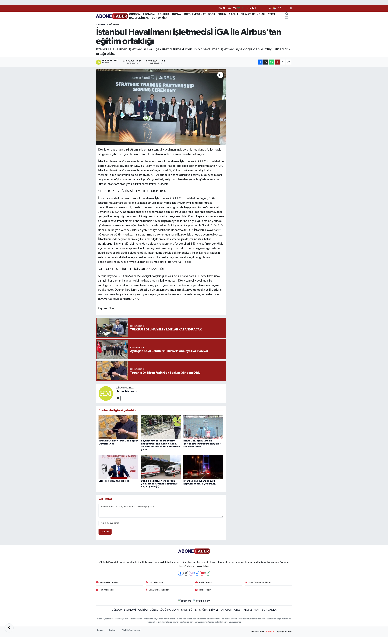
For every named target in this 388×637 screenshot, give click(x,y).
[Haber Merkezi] (106, 393)
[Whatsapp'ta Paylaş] (271, 62)
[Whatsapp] (207, 573)
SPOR (211, 14)
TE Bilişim (269, 632)
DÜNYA (176, 14)
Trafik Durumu (205, 582)
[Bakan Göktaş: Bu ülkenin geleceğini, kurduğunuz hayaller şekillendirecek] (203, 426)
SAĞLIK (233, 14)
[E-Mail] (118, 398)
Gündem (114, 24)
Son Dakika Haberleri (159, 590)
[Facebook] (180, 573)
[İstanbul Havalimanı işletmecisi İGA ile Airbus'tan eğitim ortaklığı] (161, 107)
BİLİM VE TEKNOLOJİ (253, 14)
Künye (100, 630)
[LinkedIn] (196, 573)
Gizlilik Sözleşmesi (131, 630)
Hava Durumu (156, 582)
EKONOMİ (149, 14)
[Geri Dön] (9, 627)
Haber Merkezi (126, 391)
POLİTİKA (164, 14)
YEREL (272, 14)
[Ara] (287, 14)
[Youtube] (202, 573)
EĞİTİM (221, 14)
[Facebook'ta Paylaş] (260, 62)
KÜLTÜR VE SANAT (195, 14)
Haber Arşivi (205, 590)
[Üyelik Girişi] (289, 8)
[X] (185, 573)
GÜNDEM (134, 14)
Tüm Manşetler (106, 590)
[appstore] (185, 600)
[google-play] (201, 600)
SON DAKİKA (159, 18)
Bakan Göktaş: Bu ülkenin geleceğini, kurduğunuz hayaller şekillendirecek (202, 444)
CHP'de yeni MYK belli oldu (114, 481)
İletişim (112, 630)
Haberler (100, 24)
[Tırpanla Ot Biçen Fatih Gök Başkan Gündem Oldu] (118, 426)
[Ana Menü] (286, 18)
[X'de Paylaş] (265, 62)
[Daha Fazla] (277, 62)
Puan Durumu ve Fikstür (260, 582)
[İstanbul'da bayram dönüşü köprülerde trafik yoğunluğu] (203, 467)
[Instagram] (191, 573)
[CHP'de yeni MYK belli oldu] (118, 467)
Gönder (105, 531)
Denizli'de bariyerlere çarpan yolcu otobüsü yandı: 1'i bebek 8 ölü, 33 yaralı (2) (159, 484)
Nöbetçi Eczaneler (109, 582)
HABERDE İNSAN (139, 18)
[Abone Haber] (112, 15)
